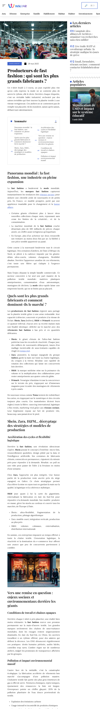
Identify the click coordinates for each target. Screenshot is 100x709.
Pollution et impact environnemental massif (48, 158)
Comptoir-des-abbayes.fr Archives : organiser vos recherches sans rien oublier (84, 35)
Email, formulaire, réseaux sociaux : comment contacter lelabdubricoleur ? (85, 66)
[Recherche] (86, 5)
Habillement (14, 63)
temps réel (25, 351)
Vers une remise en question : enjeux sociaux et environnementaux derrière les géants (46, 140)
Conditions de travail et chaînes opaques (47, 150)
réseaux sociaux (47, 194)
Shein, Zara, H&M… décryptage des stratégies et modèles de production (22, 151)
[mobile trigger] (4, 5)
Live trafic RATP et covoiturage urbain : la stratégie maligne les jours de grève (84, 50)
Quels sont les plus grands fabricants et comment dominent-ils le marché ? (22, 141)
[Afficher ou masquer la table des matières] (42, 121)
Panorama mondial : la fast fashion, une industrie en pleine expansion (23, 130)
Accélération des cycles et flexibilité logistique (48, 129)
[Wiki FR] (18, 5)
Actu (76, 100)
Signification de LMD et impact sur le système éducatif (83, 110)
